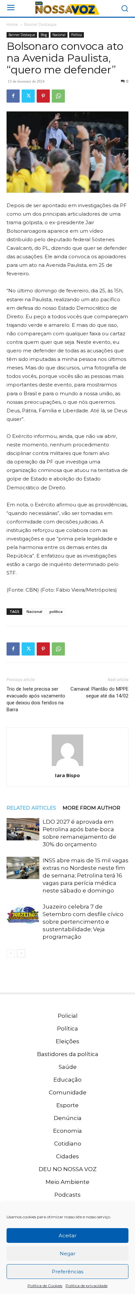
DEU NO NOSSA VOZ (68, 1169)
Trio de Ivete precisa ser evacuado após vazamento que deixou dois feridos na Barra (36, 699)
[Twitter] (28, 96)
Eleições (67, 1041)
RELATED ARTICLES (31, 808)
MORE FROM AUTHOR (91, 808)
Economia (67, 1130)
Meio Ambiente (67, 1182)
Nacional (59, 34)
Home (12, 24)
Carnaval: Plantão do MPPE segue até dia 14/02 (99, 692)
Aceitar (67, 1235)
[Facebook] (13, 96)
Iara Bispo (67, 775)
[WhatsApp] (58, 96)
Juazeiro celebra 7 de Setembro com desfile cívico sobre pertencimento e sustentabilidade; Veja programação (83, 921)
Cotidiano (67, 1143)
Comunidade (68, 1092)
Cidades (67, 1156)
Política (76, 34)
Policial (68, 1015)
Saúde (68, 1067)
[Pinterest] (43, 96)
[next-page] (21, 953)
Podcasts (67, 1194)
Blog (44, 34)
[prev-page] (11, 953)
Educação (67, 1079)
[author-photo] (67, 766)
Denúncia (68, 1118)
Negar (67, 1253)
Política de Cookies (45, 1285)
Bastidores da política (67, 1054)
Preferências (67, 1271)
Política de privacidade (86, 1285)
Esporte (67, 1105)
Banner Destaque (40, 24)
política (56, 611)
